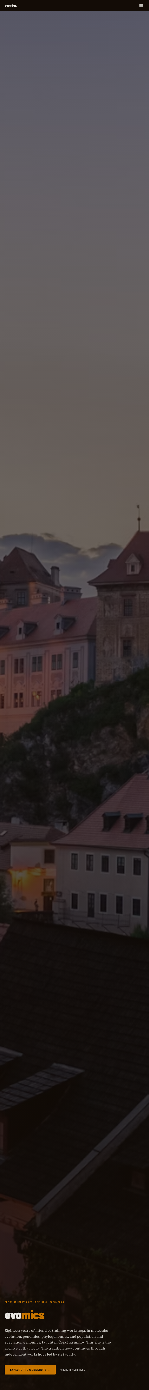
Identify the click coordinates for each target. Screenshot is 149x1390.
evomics (11, 5)
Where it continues (72, 1369)
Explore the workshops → (30, 1369)
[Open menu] (141, 5)
